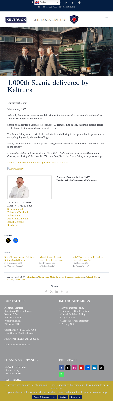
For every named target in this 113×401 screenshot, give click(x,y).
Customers (79, 277)
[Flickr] (87, 367)
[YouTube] (81, 367)
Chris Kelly (32, 277)
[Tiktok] (101, 367)
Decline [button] (63, 397)
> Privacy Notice (68, 324)
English (42, 2)
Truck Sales (20, 279)
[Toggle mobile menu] (107, 18)
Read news (13, 225)
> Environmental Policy (71, 307)
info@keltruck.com (67, 7)
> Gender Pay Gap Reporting (74, 311)
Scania (10, 279)
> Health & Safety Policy (72, 314)
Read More (75, 397)
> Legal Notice (67, 317)
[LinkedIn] (94, 367)
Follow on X (13, 215)
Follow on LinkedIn (17, 218)
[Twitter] (67, 367)
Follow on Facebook (18, 212)
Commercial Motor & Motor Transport (55, 277)
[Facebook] (61, 367)
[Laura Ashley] (15, 168)
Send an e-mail (15, 209)
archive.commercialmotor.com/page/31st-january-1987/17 (37, 162)
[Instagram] (74, 367)
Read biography (15, 221)
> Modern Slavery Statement (74, 320)
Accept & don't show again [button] (44, 397)
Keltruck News (92, 277)
